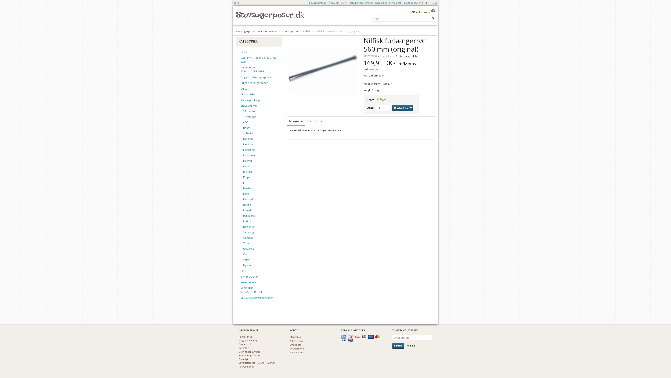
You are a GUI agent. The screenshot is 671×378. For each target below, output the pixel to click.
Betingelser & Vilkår (249, 351)
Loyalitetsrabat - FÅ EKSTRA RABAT (328, 2)
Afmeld (411, 345)
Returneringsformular (361, 2)
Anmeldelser (314, 121)
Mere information (374, 75)
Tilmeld (398, 345)
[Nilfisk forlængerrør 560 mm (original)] (323, 71)
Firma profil (395, 2)
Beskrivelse (296, 121)
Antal (371, 107)
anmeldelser (388, 56)
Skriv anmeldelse (408, 56)
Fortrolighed (245, 336)
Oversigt (243, 359)
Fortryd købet (246, 366)
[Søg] (433, 18)
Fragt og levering (413, 2)
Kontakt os (381, 2)
